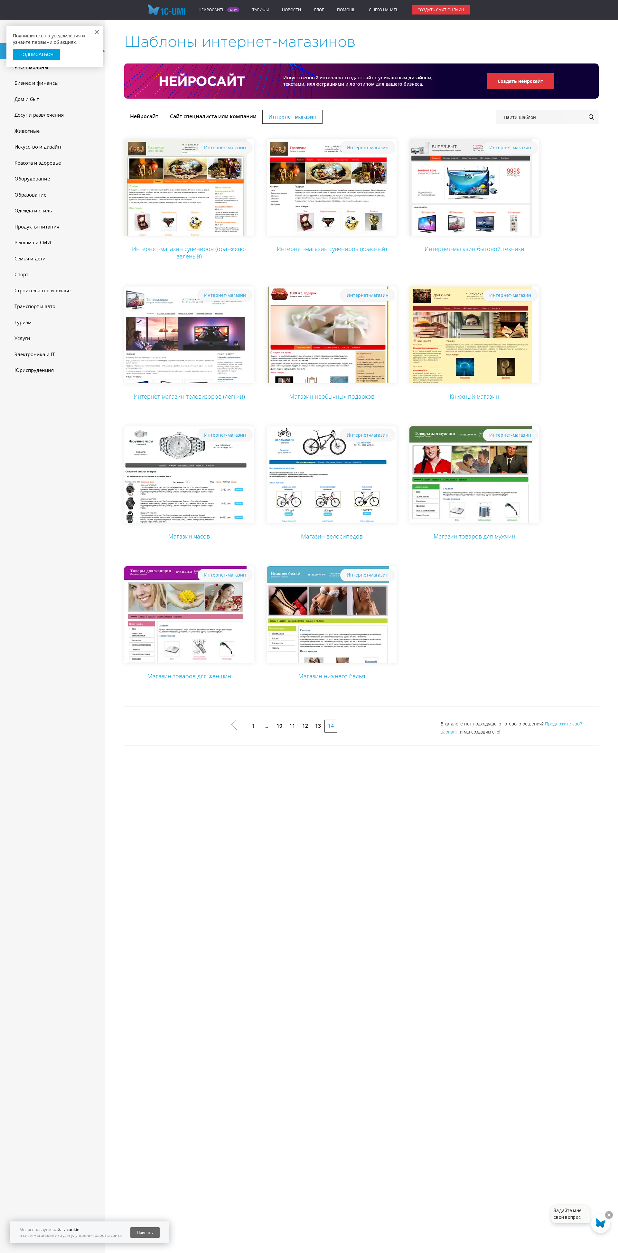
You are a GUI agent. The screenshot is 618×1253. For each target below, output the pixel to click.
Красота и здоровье (37, 163)
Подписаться (36, 54)
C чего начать (383, 10)
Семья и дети (30, 258)
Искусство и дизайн (37, 146)
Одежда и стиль (33, 210)
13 (318, 726)
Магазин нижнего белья (331, 676)
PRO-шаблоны (31, 67)
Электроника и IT (34, 354)
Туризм (23, 322)
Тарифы (260, 10)
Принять (145, 1232)
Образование (30, 194)
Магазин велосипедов (332, 536)
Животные (27, 131)
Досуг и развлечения (39, 115)
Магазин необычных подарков (331, 396)
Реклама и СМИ (32, 242)
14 (331, 726)
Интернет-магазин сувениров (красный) (332, 249)
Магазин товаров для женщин (189, 676)
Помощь (346, 10)
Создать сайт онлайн (440, 10)
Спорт (21, 274)
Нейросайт (144, 116)
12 (305, 726)
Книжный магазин (474, 396)
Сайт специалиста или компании (213, 116)
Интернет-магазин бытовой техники (474, 249)
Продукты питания (36, 226)
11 (292, 726)
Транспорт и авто (34, 306)
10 (279, 726)
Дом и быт (26, 99)
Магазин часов (189, 536)
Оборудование (32, 178)
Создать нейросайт (520, 81)
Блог (319, 10)
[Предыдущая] (237, 725)
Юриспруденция (34, 370)
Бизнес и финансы (36, 83)
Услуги (22, 338)
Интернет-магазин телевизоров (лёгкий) (189, 396)
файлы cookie (65, 1229)
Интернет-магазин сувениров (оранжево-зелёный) (189, 252)
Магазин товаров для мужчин (474, 536)
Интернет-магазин (292, 116)
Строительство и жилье (42, 290)
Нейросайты (212, 10)
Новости (291, 10)
